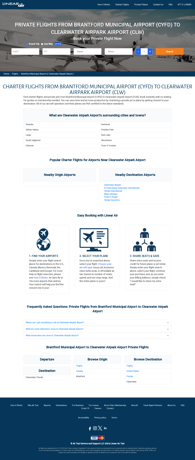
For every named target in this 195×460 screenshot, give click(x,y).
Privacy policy (100, 417)
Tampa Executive (112, 200)
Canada (79, 371)
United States (133, 371)
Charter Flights (122, 4)
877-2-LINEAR (184, 4)
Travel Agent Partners (152, 405)
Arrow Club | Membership (115, 405)
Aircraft (134, 405)
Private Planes (141, 4)
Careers (97, 408)
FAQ (170, 4)
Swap (59, 44)
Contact (110, 408)
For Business (78, 405)
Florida (130, 376)
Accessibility (83, 417)
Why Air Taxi (33, 405)
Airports (47, 405)
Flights (79, 366)
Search (169, 51)
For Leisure (94, 405)
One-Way (48, 44)
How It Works (104, 4)
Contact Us (158, 4)
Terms (114, 417)
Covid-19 (85, 408)
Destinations (61, 405)
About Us (171, 405)
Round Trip (34, 44)
